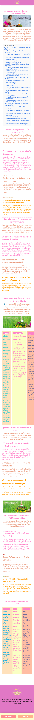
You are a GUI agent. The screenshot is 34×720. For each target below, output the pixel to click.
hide (12, 45)
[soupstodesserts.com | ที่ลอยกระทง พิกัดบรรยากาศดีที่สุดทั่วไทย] (17, 2)
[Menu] (2, 3)
